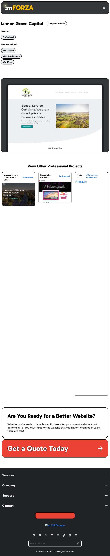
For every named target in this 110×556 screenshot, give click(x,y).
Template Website (57, 23)
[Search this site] (78, 543)
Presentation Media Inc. (46, 176)
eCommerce (91, 175)
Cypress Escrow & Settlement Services (11, 177)
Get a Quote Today (37, 448)
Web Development (11, 56)
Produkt (79, 176)
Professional (8, 37)
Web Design (8, 50)
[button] (104, 7)
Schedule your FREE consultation (54, 515)
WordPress (7, 62)
